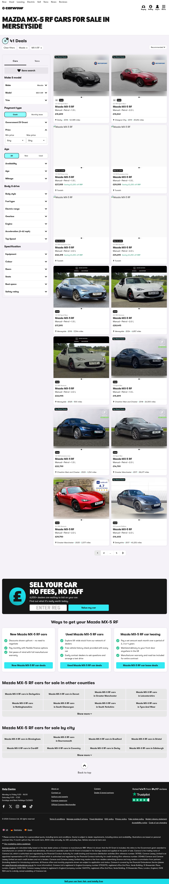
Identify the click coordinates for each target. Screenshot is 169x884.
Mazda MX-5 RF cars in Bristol (147, 739)
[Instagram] (18, 807)
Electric (31, 2)
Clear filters (9, 48)
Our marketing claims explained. (17, 844)
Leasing (21, 2)
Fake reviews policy (136, 819)
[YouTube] (24, 807)
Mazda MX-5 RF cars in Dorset (64, 694)
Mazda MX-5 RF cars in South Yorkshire (105, 705)
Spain (30, 830)
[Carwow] (12, 8)
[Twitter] (11, 807)
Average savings (8, 848)
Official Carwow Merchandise (63, 804)
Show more (83, 713)
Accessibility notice (139, 823)
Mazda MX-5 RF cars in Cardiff (22, 748)
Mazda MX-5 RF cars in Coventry (64, 748)
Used (11, 2)
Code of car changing (158, 823)
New (4, 2)
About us (55, 789)
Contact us (56, 793)
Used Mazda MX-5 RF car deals (84, 665)
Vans (45, 2)
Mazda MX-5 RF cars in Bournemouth (63, 739)
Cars (15, 61)
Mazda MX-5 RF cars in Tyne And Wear (146, 705)
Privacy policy (121, 819)
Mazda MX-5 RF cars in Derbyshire (22, 694)
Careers (97, 789)
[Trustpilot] (149, 796)
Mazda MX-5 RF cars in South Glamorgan (63, 705)
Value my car (88, 607)
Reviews (63, 2)
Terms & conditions (57, 819)
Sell (39, 2)
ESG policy (109, 819)
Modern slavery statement (156, 819)
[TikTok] (31, 807)
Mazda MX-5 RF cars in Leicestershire (146, 694)
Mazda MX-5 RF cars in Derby (105, 748)
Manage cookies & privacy (77, 819)
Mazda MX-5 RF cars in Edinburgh (146, 748)
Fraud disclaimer (96, 819)
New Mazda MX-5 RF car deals (29, 665)
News (53, 2)
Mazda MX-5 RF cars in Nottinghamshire (22, 705)
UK (7, 830)
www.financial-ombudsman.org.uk (19, 865)
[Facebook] (4, 807)
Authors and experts (59, 797)
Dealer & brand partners (104, 793)
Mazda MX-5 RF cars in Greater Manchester (105, 694)
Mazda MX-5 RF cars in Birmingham (22, 739)
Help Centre (9, 789)
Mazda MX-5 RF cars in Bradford (105, 739)
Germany (18, 830)
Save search (28, 70)
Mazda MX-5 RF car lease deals (140, 665)
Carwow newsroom (59, 800)
